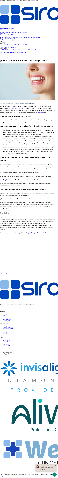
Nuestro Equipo (7, 52)
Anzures (5, 329)
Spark (9, 32)
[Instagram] (1, 308)
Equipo (5, 38)
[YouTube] (8, 308)
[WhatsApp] (12, 308)
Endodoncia (8, 37)
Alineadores (3, 31)
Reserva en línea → (4, 2)
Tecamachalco (6, 333)
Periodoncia (20, 37)
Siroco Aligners (14, 32)
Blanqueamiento (3, 34)
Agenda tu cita (9, 40)
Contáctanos (12, 38)
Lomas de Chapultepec (8, 327)
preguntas (40, 112)
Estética (2, 33)
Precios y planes (6, 320)
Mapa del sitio (6, 344)
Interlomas (5, 334)
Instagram (51, 233)
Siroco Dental (5, 358)
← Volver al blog (4, 273)
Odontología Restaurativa (29, 37)
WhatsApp (33, 233)
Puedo (2, 180)
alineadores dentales (18, 108)
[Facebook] (5, 308)
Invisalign (2, 32)
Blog (8, 38)
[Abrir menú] (13, 40)
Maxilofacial (3, 37)
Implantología (15, 37)
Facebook (45, 233)
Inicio (1, 29)
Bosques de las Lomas (8, 328)
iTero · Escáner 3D (22, 32)
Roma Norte (5, 332)
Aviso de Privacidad (7, 345)
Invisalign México (10, 103)
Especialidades (3, 36)
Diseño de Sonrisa (12, 34)
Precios (1, 38)
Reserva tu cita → (7, 356)
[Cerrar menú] (1, 42)
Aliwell (6, 32)
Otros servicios (38, 37)
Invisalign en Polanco (7, 326)
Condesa (5, 331)
